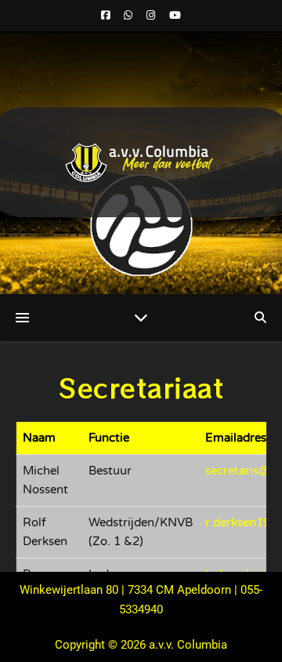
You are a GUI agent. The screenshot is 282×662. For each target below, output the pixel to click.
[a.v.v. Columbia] (141, 163)
